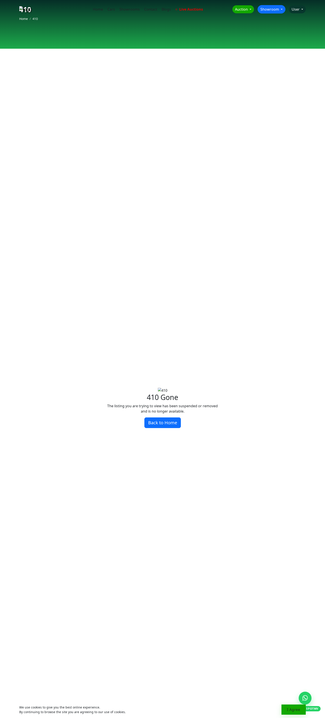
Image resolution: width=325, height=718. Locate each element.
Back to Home (162, 423)
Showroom (270, 9)
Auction (242, 9)
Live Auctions (190, 9)
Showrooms (129, 9)
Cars (111, 9)
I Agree (293, 709)
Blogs (166, 9)
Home (98, 9)
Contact (150, 9)
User (296, 9)
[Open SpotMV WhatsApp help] (305, 698)
